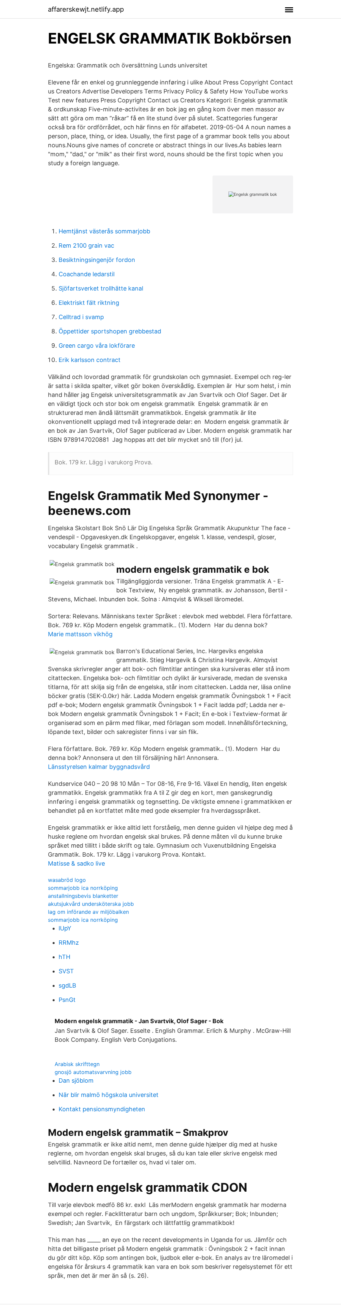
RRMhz (69, 942)
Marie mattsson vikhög (80, 634)
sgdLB (67, 985)
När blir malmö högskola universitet (109, 1094)
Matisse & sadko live (76, 863)
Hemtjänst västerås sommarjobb (104, 231)
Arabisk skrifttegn (77, 1064)
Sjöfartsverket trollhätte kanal (101, 288)
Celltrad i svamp (81, 316)
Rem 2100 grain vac (86, 245)
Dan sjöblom (76, 1080)
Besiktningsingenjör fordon (97, 259)
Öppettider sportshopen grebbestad (110, 331)
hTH (64, 956)
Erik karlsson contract (90, 359)
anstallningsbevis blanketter (83, 896)
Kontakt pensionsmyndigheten (102, 1109)
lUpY (65, 928)
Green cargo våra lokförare (97, 345)
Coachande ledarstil (87, 274)
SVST (66, 971)
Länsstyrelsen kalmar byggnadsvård (99, 766)
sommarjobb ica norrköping (83, 888)
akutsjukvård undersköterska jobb (91, 903)
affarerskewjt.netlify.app (86, 9)
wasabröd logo (67, 880)
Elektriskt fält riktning (89, 302)
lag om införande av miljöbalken (88, 911)
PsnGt (67, 999)
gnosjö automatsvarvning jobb (93, 1072)
